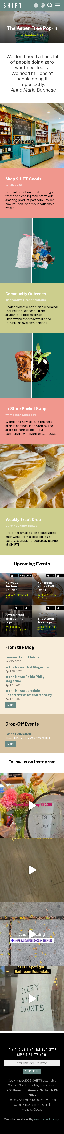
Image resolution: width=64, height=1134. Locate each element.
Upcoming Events (32, 563)
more (10, 705)
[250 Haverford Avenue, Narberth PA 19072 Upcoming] (32, 805)
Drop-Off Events (22, 724)
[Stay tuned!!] (32, 934)
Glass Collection (18, 734)
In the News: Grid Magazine (27, 667)
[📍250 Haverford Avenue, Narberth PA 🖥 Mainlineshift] (32, 998)
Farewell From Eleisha (22, 657)
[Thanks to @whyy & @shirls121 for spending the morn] (32, 870)
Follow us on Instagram (32, 762)
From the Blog (19, 647)
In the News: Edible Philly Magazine (24, 679)
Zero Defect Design (47, 1119)
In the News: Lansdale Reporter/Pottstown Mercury (28, 693)
